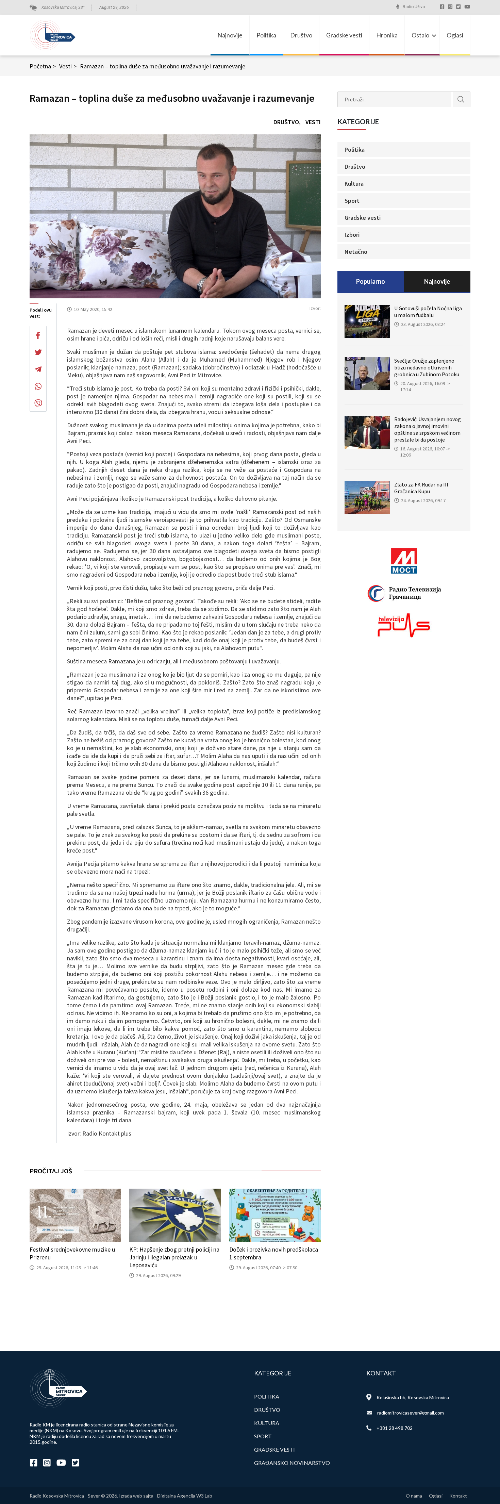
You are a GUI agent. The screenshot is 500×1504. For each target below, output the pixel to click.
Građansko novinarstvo (292, 1462)
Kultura (354, 183)
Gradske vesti (344, 35)
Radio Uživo (414, 6)
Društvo (301, 35)
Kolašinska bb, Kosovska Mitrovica (413, 1397)
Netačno (356, 251)
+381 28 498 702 (395, 1428)
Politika (266, 35)
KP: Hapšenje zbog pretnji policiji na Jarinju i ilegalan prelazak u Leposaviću (174, 1257)
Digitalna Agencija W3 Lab (184, 1496)
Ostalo (420, 35)
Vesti (68, 66)
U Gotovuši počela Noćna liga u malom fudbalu (428, 311)
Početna (43, 66)
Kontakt (458, 1496)
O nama (414, 1496)
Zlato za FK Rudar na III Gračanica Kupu (421, 488)
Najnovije (230, 35)
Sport (352, 200)
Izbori (352, 234)
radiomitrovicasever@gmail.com (410, 1413)
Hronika (387, 35)
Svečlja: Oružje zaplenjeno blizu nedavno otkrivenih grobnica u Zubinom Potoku (426, 367)
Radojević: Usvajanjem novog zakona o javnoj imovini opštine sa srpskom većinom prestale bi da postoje (427, 429)
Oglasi (455, 35)
